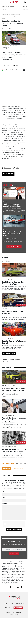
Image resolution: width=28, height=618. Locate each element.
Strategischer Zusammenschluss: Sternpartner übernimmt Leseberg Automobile (14, 420)
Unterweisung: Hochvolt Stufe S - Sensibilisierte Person (12, 234)
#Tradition (10, 279)
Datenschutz (18, 612)
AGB (13, 612)
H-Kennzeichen (21, 110)
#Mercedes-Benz (12, 446)
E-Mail (3, 491)
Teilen (17, 65)
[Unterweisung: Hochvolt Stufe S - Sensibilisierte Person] (14, 221)
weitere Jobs (6, 468)
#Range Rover (11, 308)
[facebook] (6, 587)
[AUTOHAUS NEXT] (10, 184)
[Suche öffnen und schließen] (21, 2)
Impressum (8, 612)
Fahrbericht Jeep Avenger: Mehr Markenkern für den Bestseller (13, 389)
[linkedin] (18, 586)
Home (3, 14)
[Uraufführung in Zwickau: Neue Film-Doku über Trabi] (14, 270)
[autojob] (23, 463)
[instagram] (10, 587)
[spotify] (21, 587)
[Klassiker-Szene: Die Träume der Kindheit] (14, 329)
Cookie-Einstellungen (14, 614)
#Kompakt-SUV (11, 385)
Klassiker (13, 150)
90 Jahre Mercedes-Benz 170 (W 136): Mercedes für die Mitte (14, 450)
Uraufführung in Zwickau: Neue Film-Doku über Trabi (13, 283)
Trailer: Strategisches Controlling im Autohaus (12, 205)
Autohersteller (16, 14)
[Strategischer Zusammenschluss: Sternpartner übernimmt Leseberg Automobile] (14, 406)
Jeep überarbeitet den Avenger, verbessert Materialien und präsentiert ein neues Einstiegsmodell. (11, 394)
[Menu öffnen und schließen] (2, 2)
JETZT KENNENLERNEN (14, 246)
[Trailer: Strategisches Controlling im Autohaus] (14, 193)
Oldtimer (4, 106)
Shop (5, 603)
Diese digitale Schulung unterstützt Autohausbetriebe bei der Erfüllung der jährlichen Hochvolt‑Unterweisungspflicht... (13, 240)
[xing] (14, 586)
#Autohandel (11, 415)
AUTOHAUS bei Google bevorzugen (13, 70)
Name (3, 497)
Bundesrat (4, 116)
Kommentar (4, 503)
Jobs (11, 603)
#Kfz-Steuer (5, 361)
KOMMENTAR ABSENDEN (14, 529)
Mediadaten (20, 603)
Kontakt (8, 607)
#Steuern (17, 359)
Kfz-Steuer (18, 112)
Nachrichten (9, 14)
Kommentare (7, 65)
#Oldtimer (6, 261)
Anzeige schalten (19, 468)
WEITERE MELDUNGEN (9, 353)
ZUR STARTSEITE (8, 174)
